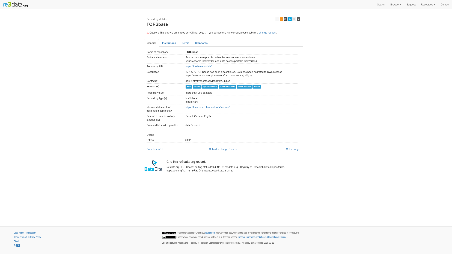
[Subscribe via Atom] (18, 245)
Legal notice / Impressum (25, 232)
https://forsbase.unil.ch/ (199, 66)
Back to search (155, 149)
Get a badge (293, 149)
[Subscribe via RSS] (15, 245)
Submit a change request (223, 149)
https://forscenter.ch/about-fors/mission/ (208, 107)
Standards (201, 43)
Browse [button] (394, 4)
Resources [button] (427, 4)
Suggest (411, 4)
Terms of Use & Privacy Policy (27, 236)
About (16, 241)
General (151, 43)
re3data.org (210, 232)
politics (197, 86)
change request (267, 32)
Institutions (169, 43)
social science (244, 86)
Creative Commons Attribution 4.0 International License (262, 236)
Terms (185, 43)
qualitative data (210, 86)
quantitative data (227, 86)
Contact (445, 4)
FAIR (189, 86)
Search (381, 4)
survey (257, 86)
